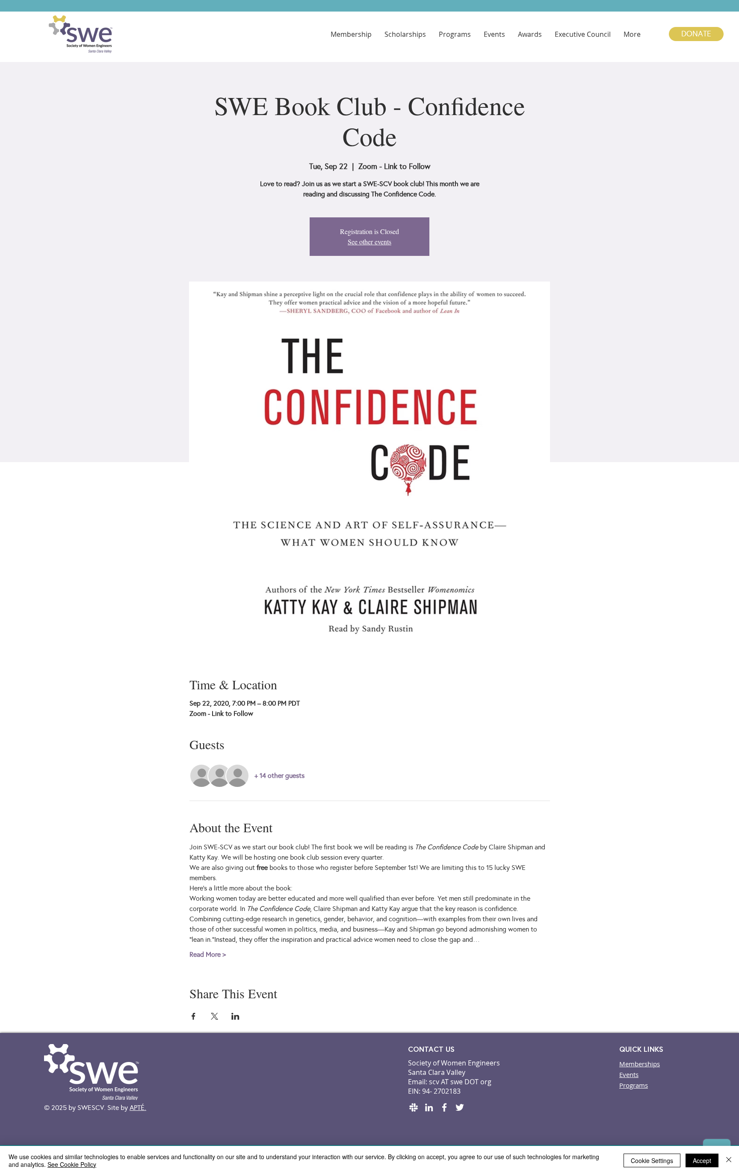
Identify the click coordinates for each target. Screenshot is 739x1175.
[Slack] (413, 1107)
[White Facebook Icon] (444, 1107)
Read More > (207, 954)
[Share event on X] (214, 1016)
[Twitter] (459, 1107)
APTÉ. (138, 1108)
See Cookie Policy (71, 1164)
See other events (369, 241)
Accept (702, 1160)
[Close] (729, 1160)
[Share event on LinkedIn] (235, 1016)
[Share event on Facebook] (193, 1016)
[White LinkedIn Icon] (429, 1107)
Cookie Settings (652, 1160)
